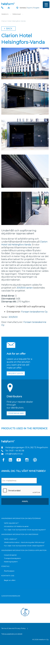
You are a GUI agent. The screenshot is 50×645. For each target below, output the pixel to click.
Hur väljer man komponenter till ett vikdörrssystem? (24, 546)
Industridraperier (10, 555)
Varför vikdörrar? (10, 539)
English (36, 8)
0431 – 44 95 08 (16, 450)
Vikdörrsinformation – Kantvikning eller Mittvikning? (24, 542)
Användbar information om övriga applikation (23, 550)
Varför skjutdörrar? (11, 523)
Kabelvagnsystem (11, 562)
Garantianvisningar (10, 596)
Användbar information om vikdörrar (19, 534)
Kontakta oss (7, 576)
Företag (5, 566)
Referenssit (17, 14)
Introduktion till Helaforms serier (16, 526)
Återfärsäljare (16, 413)
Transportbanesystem (12, 558)
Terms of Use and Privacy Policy (13, 628)
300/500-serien (25, 287)
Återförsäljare (9, 571)
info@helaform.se (14, 454)
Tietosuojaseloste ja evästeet (11, 634)
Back (9, 28)
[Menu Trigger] (46, 4)
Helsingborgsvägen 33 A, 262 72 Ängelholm (26, 447)
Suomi (29, 8)
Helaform (8, 3)
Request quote (15, 373)
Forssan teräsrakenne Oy (34, 311)
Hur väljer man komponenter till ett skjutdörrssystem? (25, 530)
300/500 (13, 317)
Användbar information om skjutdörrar (21, 518)
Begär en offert (9, 580)
